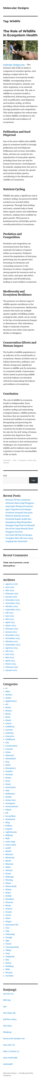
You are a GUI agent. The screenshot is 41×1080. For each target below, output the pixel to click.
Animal (8, 694)
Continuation (11, 746)
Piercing (9, 880)
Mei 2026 (9, 590)
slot (5, 1006)
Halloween (10, 794)
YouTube (9, 976)
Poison (8, 889)
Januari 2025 (11, 632)
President (9, 899)
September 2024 (12, 645)
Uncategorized (12, 947)
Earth (7, 765)
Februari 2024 (11, 667)
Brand (8, 720)
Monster (9, 854)
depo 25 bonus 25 (11, 1051)
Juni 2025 (9, 616)
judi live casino (10, 1019)
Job (6, 813)
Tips (7, 940)
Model (8, 851)
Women (9, 972)
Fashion (9, 771)
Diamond (9, 755)
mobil (8, 848)
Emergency (10, 768)
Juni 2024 (9, 654)
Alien (7, 691)
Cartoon (9, 730)
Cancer (8, 723)
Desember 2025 (12, 600)
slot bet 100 (8, 994)
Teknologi (10, 934)
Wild (14, 460)
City (7, 742)
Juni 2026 (9, 587)
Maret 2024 (10, 664)
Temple (8, 937)
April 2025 (10, 622)
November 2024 (12, 638)
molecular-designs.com (14, 65)
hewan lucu (10, 800)
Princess (9, 902)
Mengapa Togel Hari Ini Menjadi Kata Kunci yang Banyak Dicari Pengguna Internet (20, 528)
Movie (8, 861)
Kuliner (8, 825)
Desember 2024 (12, 635)
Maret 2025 (10, 625)
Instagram (10, 803)
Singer (8, 921)
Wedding (9, 966)
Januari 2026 (11, 597)
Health (29, 460)
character (9, 736)
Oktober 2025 (11, 606)
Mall (7, 838)
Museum (9, 864)
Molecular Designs (16, 8)
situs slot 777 (9, 1045)
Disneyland (10, 758)
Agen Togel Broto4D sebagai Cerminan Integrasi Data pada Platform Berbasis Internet (18, 512)
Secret (8, 915)
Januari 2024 (11, 670)
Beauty (8, 710)
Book (7, 717)
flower (8, 778)
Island (8, 809)
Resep (8, 905)
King (7, 822)
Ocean (8, 873)
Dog (7, 762)
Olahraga (9, 877)
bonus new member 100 (14, 1038)
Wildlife (6, 463)
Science (8, 909)
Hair (7, 790)
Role (34, 460)
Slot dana (7, 1026)
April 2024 (10, 660)
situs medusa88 (10, 1057)
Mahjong (7, 1032)
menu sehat (10, 845)
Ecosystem (22, 460)
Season (8, 912)
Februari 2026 (11, 593)
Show (7, 918)
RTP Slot (7, 1000)
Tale (7, 931)
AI (6, 688)
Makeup (9, 835)
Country (9, 749)
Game (8, 784)
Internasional (11, 806)
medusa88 (8, 1064)
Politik (8, 896)
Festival (9, 774)
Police (8, 893)
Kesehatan (10, 819)
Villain (8, 950)
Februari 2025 (11, 629)
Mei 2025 (9, 619)
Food (7, 781)
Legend (8, 829)
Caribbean (10, 726)
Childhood (10, 739)
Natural (8, 870)
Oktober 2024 (11, 641)
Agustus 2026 (11, 584)
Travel (8, 944)
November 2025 (12, 603)
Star (7, 928)
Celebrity (9, 733)
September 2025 (12, 609)
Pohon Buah (11, 886)
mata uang (10, 841)
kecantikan (10, 816)
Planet (8, 883)
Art (6, 704)
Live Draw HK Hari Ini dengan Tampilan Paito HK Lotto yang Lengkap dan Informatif (19, 538)
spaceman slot (11, 924)
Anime (8, 698)
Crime (8, 752)
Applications (11, 701)
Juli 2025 (9, 613)
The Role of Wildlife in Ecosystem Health (20, 33)
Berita (8, 714)
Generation (10, 787)
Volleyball (9, 956)
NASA (8, 867)
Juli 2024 (9, 651)
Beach (8, 707)
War (7, 960)
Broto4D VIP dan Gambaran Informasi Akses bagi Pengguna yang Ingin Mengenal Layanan (19, 503)
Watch (8, 963)
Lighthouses (11, 832)
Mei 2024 (9, 657)
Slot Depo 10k (9, 1013)
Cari (5, 475)
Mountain (9, 857)
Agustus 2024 (11, 648)
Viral (7, 953)
